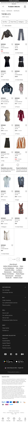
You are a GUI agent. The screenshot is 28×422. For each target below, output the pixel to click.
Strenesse (18, 276)
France (4, 412)
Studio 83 (8, 278)
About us (4, 338)
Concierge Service (7, 292)
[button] (25, 7)
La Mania (19, 270)
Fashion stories (6, 348)
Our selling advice (7, 315)
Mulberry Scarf (18, 278)
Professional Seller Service (9, 320)
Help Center (5, 328)
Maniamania (7, 272)
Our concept (5, 290)
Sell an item (5, 318)
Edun (21, 266)
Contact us (5, 330)
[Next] (18, 259)
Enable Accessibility (14, 1)
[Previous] (9, 259)
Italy (15, 413)
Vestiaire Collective (9, 335)
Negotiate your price (6, 168)
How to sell (5, 313)
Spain (13, 413)
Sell (3, 310)
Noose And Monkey (8, 274)
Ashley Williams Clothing (10, 266)
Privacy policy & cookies (13, 372)
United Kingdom (10, 412)
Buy (3, 297)
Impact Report (6, 343)
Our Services (6, 287)
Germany (22, 412)
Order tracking (6, 300)
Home (3, 11)
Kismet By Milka (9, 270)
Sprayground (9, 276)
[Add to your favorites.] (12, 44)
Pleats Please (20, 274)
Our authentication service (9, 303)
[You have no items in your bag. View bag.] (25, 7)
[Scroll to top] (24, 259)
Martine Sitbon (17, 272)
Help (3, 325)
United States (16, 412)
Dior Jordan (19, 268)
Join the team (6, 345)
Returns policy (6, 305)
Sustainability (6, 341)
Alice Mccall (13, 264)
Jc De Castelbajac (8, 268)
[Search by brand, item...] (3, 6)
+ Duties (5, 103)
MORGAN (9, 11)
